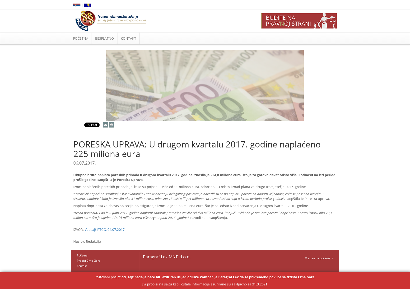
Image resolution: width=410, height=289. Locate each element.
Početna (82, 255)
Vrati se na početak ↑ (319, 258)
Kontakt (82, 266)
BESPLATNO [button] (104, 38)
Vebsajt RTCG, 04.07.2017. (105, 229)
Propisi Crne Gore (88, 261)
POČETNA (80, 38)
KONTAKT (128, 38)
